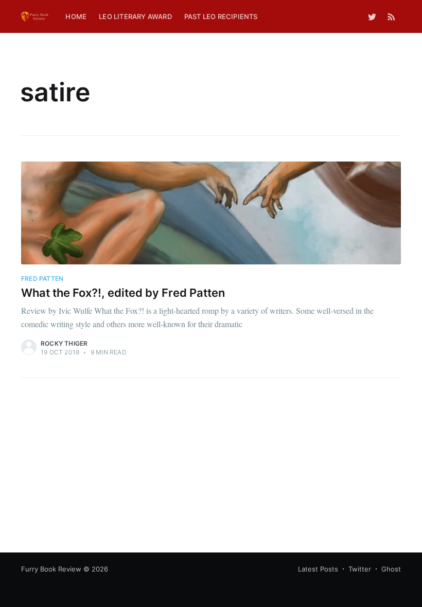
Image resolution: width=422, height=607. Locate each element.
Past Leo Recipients (221, 16)
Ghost (391, 569)
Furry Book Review (51, 569)
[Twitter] (372, 16)
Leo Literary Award (135, 16)
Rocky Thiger (64, 343)
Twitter (359, 569)
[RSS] (391, 16)
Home (75, 16)
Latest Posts (318, 569)
